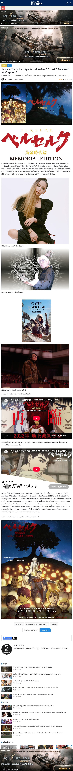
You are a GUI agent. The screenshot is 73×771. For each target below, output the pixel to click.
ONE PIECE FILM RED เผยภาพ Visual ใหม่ (63, 756)
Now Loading (8, 79)
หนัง (9, 65)
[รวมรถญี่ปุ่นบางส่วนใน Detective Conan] (27, 749)
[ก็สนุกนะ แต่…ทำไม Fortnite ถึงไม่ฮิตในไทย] (6, 721)
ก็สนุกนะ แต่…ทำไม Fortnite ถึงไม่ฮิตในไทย (26, 719)
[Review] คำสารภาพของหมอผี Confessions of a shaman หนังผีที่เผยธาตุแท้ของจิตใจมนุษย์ (39, 712)
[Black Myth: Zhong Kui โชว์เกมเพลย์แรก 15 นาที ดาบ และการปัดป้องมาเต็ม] (6, 689)
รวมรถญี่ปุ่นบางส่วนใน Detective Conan (26, 756)
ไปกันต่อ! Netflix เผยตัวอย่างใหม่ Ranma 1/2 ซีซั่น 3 (45, 756)
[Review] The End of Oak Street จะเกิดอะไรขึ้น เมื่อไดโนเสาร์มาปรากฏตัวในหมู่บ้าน (38, 733)
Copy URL (45, 630)
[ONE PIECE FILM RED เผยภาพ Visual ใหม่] (64, 749)
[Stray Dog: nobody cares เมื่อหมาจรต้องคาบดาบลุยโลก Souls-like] (6, 669)
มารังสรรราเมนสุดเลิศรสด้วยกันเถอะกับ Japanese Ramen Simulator (33, 694)
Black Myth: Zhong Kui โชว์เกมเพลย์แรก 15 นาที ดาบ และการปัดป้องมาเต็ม (35, 687)
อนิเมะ (55, 624)
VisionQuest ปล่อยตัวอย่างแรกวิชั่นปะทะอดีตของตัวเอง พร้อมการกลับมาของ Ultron (37, 726)
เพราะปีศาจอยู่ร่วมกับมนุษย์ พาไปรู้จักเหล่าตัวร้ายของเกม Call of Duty (33, 706)
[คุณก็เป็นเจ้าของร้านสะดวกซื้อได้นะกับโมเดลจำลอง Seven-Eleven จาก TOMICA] (6, 676)
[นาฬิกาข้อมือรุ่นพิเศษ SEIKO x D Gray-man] (6, 683)
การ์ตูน (4, 65)
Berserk (20, 624)
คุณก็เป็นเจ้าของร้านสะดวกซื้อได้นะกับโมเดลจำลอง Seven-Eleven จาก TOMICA (36, 674)
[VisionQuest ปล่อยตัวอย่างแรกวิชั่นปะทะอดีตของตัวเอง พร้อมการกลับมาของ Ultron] (6, 728)
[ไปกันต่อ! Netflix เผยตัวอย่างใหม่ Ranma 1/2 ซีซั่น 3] (45, 749)
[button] (36, 17)
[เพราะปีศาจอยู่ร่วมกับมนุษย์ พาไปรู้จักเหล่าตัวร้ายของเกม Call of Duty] (6, 708)
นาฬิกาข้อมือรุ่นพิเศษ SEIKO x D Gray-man (26, 681)
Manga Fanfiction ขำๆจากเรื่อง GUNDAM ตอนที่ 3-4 (8, 756)
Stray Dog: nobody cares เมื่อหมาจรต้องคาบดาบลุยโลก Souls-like (32, 667)
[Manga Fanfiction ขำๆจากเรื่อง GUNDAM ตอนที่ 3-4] (9, 749)
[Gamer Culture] (36, 3)
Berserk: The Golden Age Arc (37, 624)
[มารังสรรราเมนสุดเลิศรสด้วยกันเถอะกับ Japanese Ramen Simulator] (6, 696)
